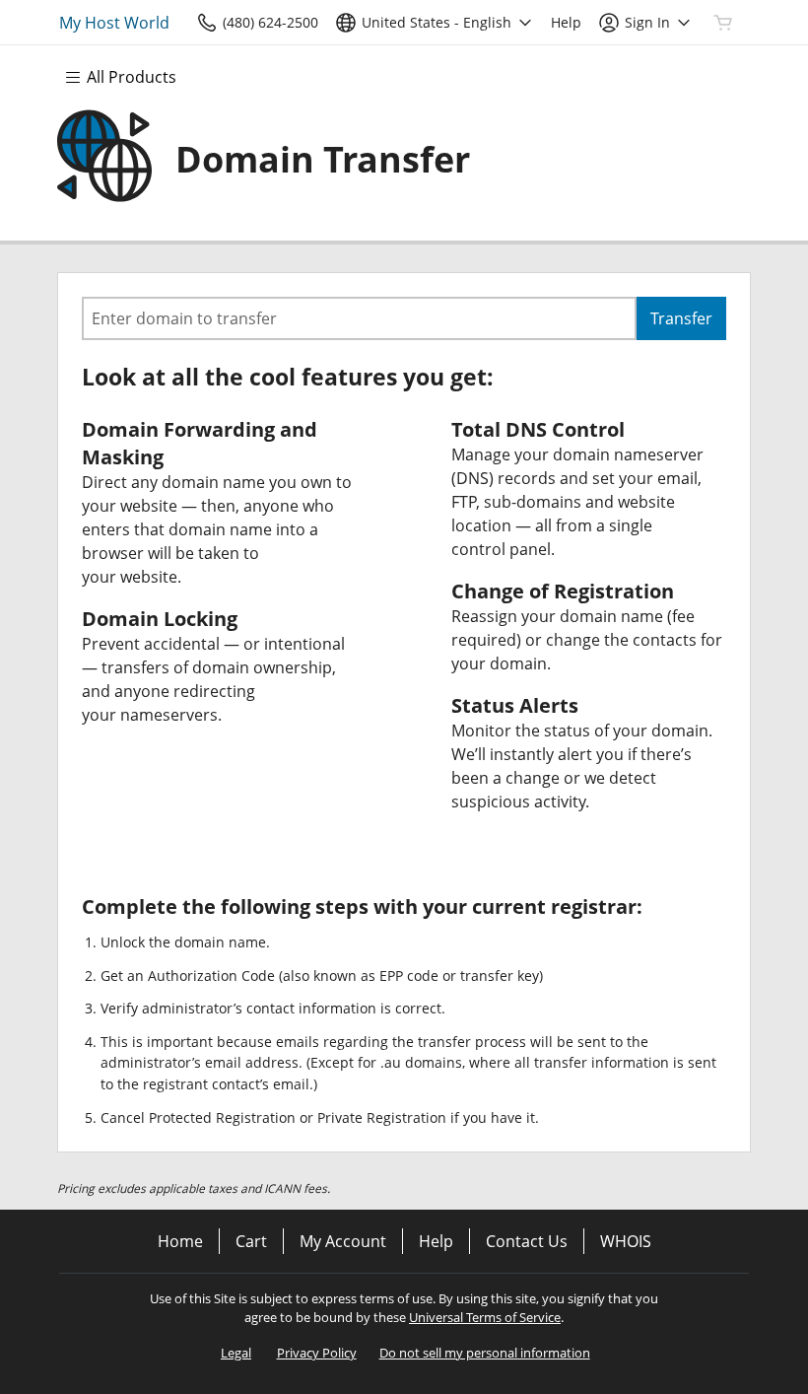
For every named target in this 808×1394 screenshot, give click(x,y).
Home (180, 1241)
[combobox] (359, 318)
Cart (251, 1241)
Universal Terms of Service (485, 1317)
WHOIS (625, 1241)
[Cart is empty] (723, 22)
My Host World (114, 23)
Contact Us (527, 1241)
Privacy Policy (317, 1352)
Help (436, 1241)
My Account (343, 1241)
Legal (236, 1352)
